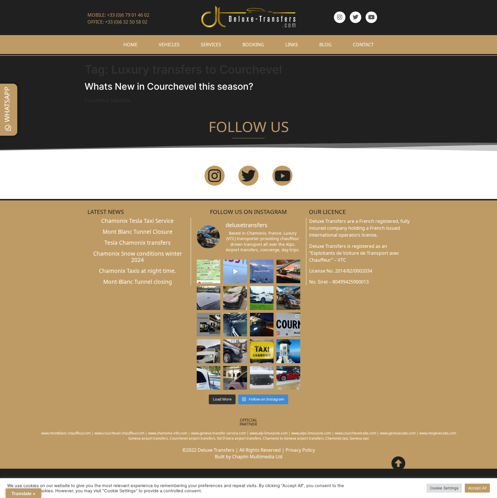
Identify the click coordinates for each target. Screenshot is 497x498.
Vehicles (169, 44)
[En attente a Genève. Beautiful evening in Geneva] (235, 378)
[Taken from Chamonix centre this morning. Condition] (262, 271)
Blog (325, 44)
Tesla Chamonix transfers (137, 242)
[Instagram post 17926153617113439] (208, 298)
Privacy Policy (300, 450)
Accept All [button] (477, 488)
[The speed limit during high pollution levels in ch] (235, 271)
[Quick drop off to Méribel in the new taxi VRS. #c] (208, 351)
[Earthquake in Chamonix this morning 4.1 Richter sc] (208, 271)
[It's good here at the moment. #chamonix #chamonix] (288, 324)
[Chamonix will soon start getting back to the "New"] (208, 324)
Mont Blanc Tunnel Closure (138, 231)
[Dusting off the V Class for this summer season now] (288, 298)
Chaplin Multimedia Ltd (257, 456)
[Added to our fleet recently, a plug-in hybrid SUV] (262, 298)
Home (130, 44)
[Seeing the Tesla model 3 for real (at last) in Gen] (288, 378)
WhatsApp (7, 104)
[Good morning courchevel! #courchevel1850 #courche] (262, 324)
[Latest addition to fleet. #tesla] (235, 298)
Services (211, 44)
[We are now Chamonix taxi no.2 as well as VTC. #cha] (262, 351)
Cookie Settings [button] (444, 488)
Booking (253, 44)
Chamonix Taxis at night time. (137, 271)
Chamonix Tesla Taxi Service (137, 221)
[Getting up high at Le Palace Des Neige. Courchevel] (235, 351)
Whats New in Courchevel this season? (169, 86)
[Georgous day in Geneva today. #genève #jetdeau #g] (288, 351)
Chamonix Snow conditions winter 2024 (137, 257)
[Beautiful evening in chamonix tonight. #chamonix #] (288, 271)
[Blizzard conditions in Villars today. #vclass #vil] (262, 378)
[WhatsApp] (8, 127)
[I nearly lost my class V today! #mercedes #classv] (235, 324)
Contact (363, 44)
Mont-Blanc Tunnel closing (137, 282)
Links (291, 44)
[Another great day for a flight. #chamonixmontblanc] (208, 378)
